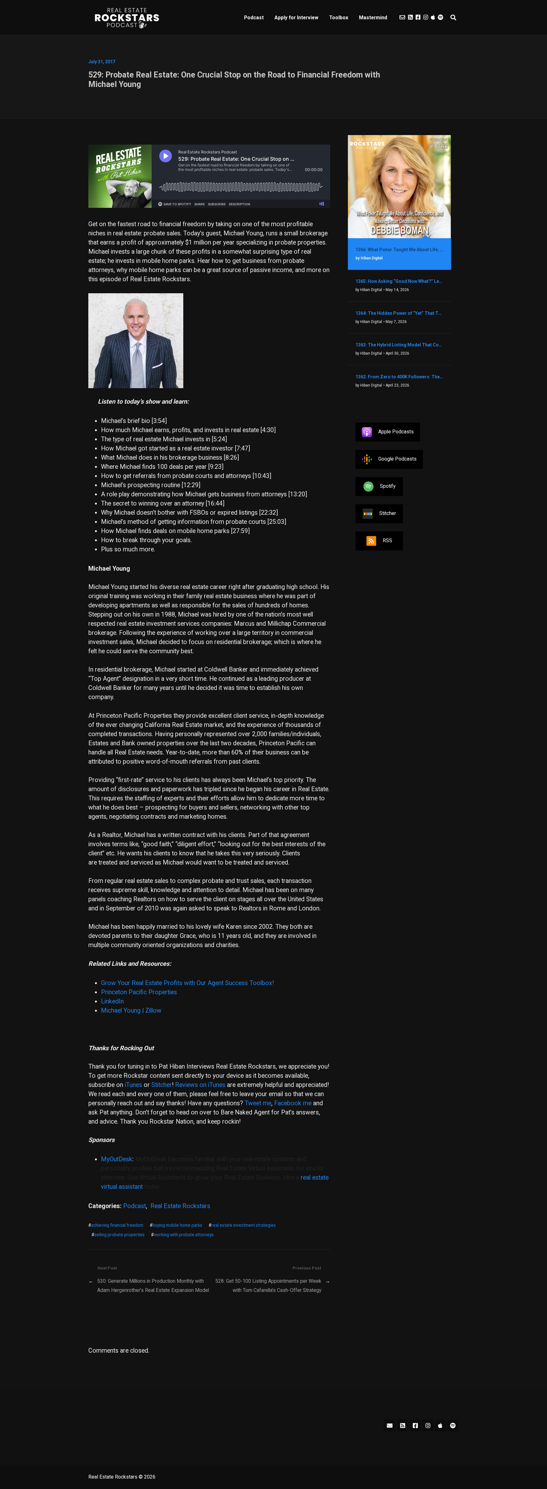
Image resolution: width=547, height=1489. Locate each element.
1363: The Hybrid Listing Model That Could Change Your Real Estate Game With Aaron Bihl (399, 344)
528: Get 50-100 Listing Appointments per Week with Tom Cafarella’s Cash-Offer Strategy (268, 1285)
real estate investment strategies (243, 1225)
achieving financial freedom (117, 1225)
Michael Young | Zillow (131, 1010)
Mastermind (373, 18)
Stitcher (161, 1085)
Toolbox (338, 18)
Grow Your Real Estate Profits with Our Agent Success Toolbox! (187, 983)
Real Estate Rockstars (180, 1206)
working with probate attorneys (184, 1234)
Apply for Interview (296, 18)
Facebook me (292, 1103)
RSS (387, 540)
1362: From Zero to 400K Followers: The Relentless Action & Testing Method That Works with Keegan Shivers (399, 376)
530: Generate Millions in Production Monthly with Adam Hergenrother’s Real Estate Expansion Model (153, 1285)
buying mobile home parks (177, 1225)
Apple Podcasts (396, 432)
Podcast (254, 18)
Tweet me (258, 1103)
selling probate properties (119, 1234)
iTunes (133, 1085)
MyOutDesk (116, 1159)
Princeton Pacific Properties (139, 992)
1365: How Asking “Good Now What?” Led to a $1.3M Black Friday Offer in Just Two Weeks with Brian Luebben (399, 281)
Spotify (387, 486)
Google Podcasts (397, 459)
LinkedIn (112, 1001)
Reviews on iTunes (200, 1085)
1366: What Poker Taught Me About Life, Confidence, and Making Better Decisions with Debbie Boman (399, 249)
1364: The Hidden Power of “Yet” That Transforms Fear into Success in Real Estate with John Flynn (399, 313)
